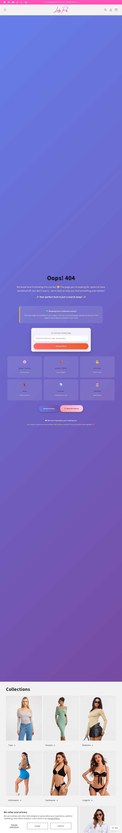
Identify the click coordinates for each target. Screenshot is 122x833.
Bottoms (86, 745)
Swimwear (50, 800)
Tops (10, 745)
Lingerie (86, 800)
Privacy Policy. (54, 818)
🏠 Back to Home (49, 408)
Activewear (13, 800)
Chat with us (58, 424)
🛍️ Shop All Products (71, 408)
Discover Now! (61, 346)
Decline (61, 826)
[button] (5, 9)
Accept (37, 826)
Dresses (49, 745)
